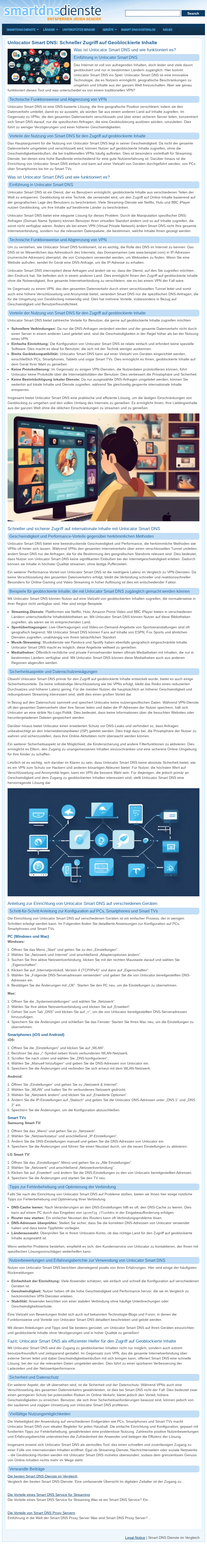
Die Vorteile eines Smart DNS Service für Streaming (49, 1495)
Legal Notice (135, 1538)
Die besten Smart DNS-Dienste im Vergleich (42, 1476)
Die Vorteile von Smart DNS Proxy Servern (41, 1513)
